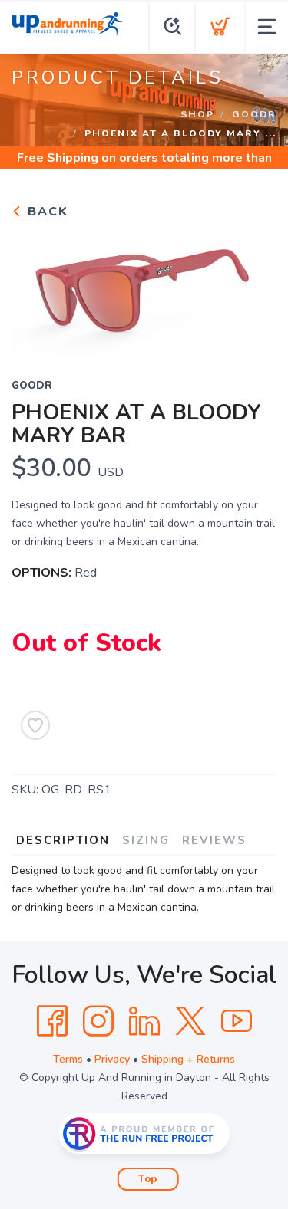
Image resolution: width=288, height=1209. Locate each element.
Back (45, 211)
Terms (68, 1059)
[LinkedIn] (144, 1021)
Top (147, 1179)
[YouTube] (237, 1021)
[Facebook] (52, 1021)
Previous (35, 288)
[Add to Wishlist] (35, 725)
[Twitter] (190, 1021)
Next (252, 288)
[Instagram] (98, 1021)
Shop (197, 114)
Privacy (112, 1059)
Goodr (254, 114)
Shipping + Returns (188, 1059)
